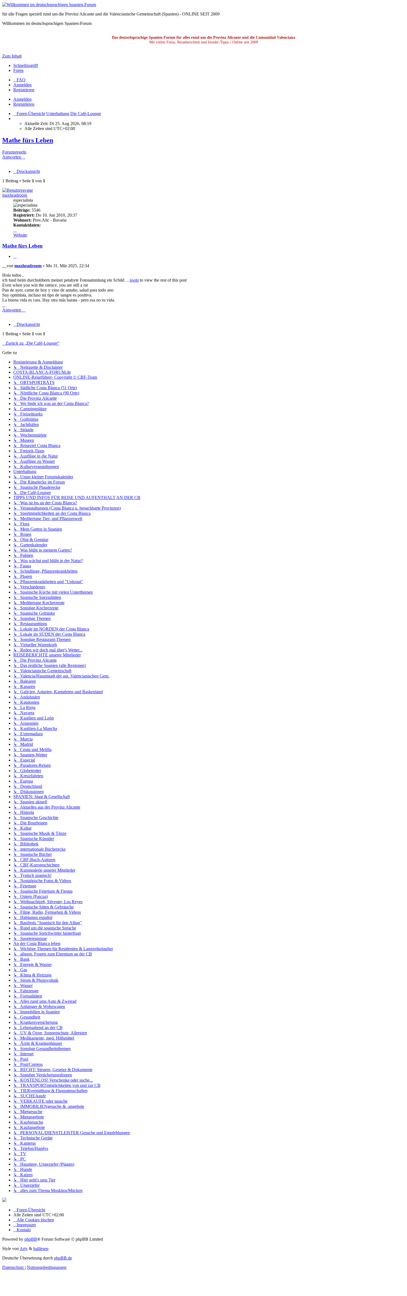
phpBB (30, 1239)
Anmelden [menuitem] (22, 84)
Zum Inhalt (12, 56)
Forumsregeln (14, 152)
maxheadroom (14, 195)
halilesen (40, 1248)
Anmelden (22, 99)
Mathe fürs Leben (27, 140)
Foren (18, 70)
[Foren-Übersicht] (49, 4)
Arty (24, 1248)
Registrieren (23, 104)
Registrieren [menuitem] (23, 89)
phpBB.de (63, 1258)
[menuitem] (19, 79)
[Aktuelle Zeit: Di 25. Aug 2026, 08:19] (15, 118)
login (134, 280)
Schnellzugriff (25, 65)
